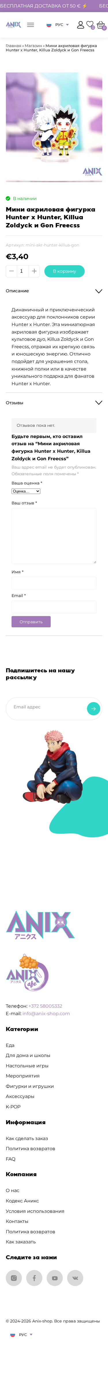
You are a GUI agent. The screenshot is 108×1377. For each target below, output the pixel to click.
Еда (10, 1045)
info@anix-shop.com (46, 1013)
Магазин (33, 45)
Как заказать (21, 1242)
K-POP (13, 1107)
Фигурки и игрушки (30, 1086)
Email (19, 595)
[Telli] (93, 708)
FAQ (10, 1159)
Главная (13, 45)
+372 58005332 (45, 1006)
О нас (12, 1190)
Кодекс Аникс (22, 1201)
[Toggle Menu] (30, 25)
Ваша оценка (27, 483)
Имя (18, 572)
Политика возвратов (30, 1148)
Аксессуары (20, 1096)
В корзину (64, 271)
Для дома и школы (28, 1055)
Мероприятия (23, 1076)
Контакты (17, 1221)
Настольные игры (27, 1066)
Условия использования (35, 1211)
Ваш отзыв (24, 503)
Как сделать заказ (27, 1138)
